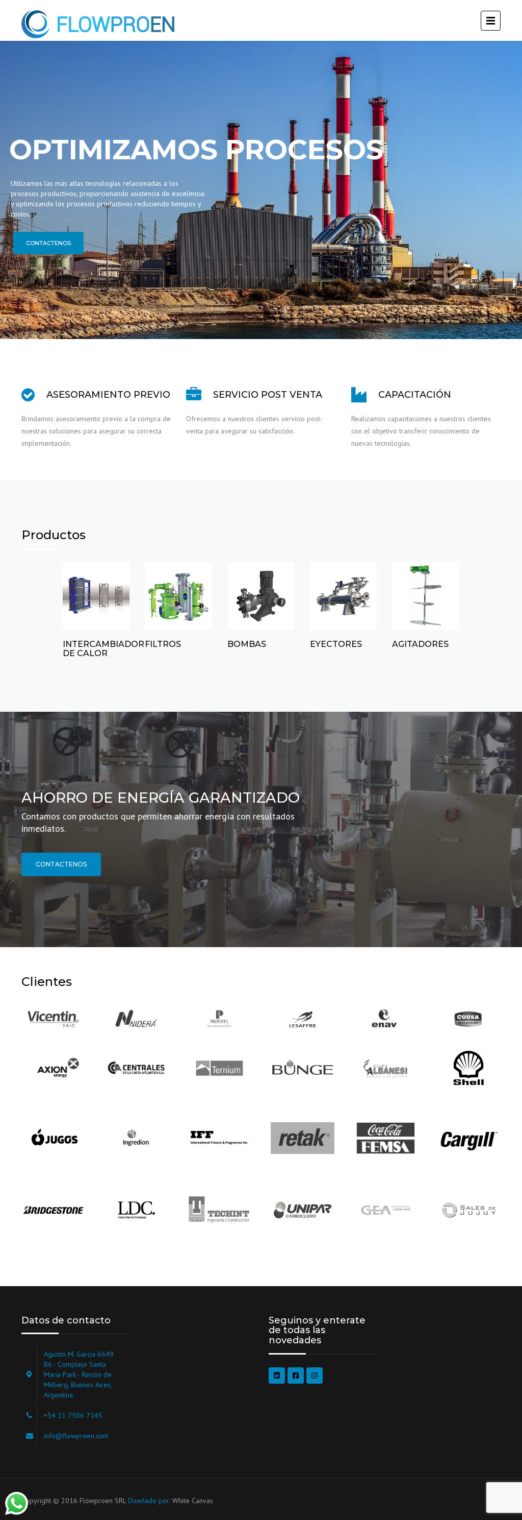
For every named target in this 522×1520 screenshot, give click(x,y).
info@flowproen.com (76, 1435)
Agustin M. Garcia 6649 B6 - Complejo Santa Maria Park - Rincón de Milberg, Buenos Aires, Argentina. (79, 1374)
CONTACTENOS (61, 864)
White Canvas (192, 1500)
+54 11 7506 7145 (73, 1415)
